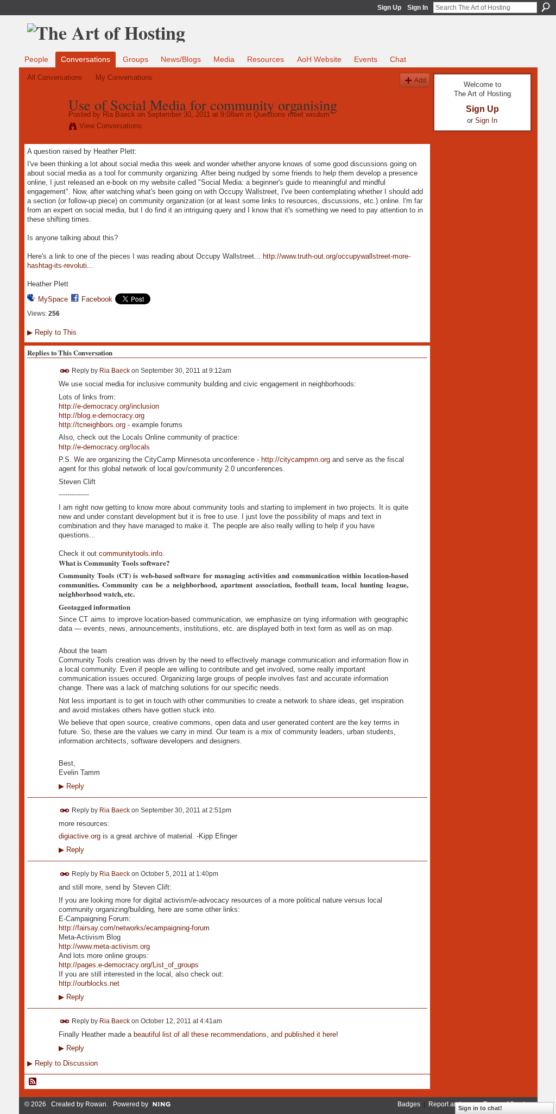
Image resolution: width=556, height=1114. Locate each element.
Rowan (95, 1104)
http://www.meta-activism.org (104, 946)
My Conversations (124, 77)
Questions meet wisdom (292, 114)
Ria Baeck (119, 114)
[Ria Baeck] (44, 127)
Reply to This (52, 332)
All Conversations (55, 77)
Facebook (96, 299)
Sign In (417, 7)
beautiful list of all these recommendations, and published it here (235, 1034)
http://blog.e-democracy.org (101, 415)
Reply (71, 786)
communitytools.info (130, 553)
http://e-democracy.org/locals (104, 447)
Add (420, 80)
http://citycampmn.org (295, 459)
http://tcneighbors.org (92, 425)
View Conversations (110, 126)
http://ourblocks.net (89, 983)
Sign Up (389, 7)
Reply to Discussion (62, 1063)
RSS (33, 1082)
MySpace (53, 299)
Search (545, 7)
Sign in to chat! (480, 1108)
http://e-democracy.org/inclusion (109, 406)
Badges (408, 1104)
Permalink (65, 371)
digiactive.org (79, 836)
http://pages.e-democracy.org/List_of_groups (129, 965)
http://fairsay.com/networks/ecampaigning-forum (134, 928)
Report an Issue (451, 1104)
